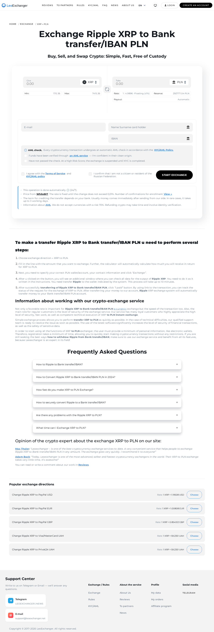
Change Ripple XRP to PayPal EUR (32, 508)
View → (168, 194)
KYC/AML (93, 5)
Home (12, 24)
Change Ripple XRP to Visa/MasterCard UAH (38, 535)
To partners (65, 5)
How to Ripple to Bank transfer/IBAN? (59, 364)
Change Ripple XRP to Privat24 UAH (33, 549)
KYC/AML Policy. (164, 149)
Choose (194, 494)
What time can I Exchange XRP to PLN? (61, 427)
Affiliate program (161, 606)
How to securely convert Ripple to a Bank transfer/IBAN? (71, 402)
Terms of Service (55, 173)
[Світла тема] (155, 5)
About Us (128, 5)
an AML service (79, 155)
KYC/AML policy (35, 176)
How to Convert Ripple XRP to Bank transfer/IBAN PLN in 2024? (75, 377)
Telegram (189, 593)
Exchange (26, 24)
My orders (157, 599)
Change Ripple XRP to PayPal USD (32, 494)
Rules (80, 5)
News (114, 5)
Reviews (47, 5)
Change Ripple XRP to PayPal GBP (32, 522)
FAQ (104, 5)
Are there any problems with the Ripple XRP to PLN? (69, 415)
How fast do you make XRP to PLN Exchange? (64, 389)
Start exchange (174, 175)
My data (156, 592)
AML (48, 204)
